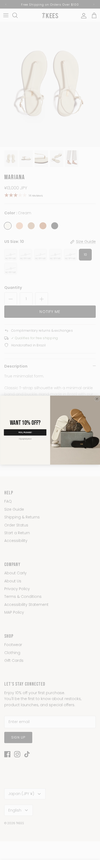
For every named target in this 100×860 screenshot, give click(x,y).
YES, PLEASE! (25, 432)
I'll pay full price (25, 439)
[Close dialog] (97, 398)
